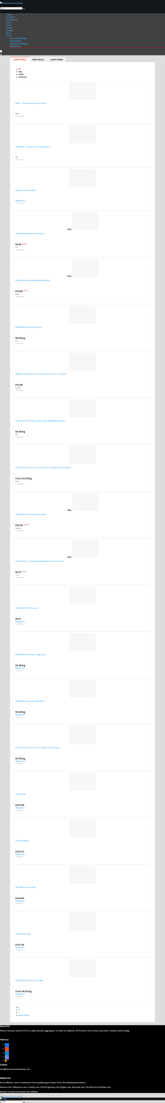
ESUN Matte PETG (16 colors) (26, 608)
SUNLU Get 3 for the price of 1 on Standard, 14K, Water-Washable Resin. (43, 468)
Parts (9, 22)
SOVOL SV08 (20, 794)
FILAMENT (10, 17)
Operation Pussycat (19, 43)
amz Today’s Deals (18, 38)
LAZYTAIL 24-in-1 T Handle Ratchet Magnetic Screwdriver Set (39, 561)
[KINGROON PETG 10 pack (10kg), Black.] (82, 650)
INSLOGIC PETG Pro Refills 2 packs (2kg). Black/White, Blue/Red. (40, 421)
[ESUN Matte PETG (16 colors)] (82, 604)
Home (9, 14)
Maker (17, 114)
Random (18, 388)
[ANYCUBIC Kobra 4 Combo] (82, 883)
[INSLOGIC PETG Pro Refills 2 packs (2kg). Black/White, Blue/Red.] (82, 416)
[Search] (24, 8)
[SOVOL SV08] (82, 790)
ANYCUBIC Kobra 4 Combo (25, 887)
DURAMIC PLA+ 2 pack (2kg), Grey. (28, 327)
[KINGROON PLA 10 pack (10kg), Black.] (82, 697)
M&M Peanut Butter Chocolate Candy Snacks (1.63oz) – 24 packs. (40, 374)
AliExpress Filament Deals (25, 190)
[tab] (20, 59)
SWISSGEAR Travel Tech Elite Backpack (30, 514)
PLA (16, 341)
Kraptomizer (15, 41)
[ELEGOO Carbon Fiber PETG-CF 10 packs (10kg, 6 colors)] (82, 743)
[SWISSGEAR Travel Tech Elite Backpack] (85, 510)
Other (9, 28)
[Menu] (1, 51)
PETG (17, 434)
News (8, 33)
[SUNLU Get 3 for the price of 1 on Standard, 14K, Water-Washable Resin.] (82, 463)
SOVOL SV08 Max (22, 841)
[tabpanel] (82, 542)
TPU (16, 247)
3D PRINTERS (11, 20)
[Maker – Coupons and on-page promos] (82, 99)
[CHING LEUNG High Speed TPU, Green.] (85, 229)
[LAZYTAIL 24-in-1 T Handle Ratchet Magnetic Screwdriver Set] (85, 557)
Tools (17, 575)
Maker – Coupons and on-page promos (31, 103)
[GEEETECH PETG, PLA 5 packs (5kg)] (82, 976)
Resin (17, 481)
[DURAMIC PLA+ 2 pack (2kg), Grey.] (82, 323)
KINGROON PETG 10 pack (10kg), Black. (30, 655)
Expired (9, 30)
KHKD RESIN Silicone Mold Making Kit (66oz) (32, 280)
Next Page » (24, 1015)
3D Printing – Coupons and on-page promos (32, 147)
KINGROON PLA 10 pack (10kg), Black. (30, 701)
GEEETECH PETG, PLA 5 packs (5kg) (29, 980)
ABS (16, 157)
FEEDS (8, 36)
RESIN (8, 25)
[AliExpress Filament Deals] (82, 186)
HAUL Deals (15, 46)
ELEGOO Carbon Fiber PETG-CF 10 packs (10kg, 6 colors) (37, 748)
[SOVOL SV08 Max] (82, 836)
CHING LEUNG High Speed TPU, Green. (30, 234)
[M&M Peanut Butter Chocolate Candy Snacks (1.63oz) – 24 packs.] (82, 370)
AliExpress (20, 200)
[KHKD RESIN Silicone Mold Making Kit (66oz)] (85, 276)
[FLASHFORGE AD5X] (82, 929)
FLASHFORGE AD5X (23, 934)
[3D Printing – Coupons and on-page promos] (82, 142)
